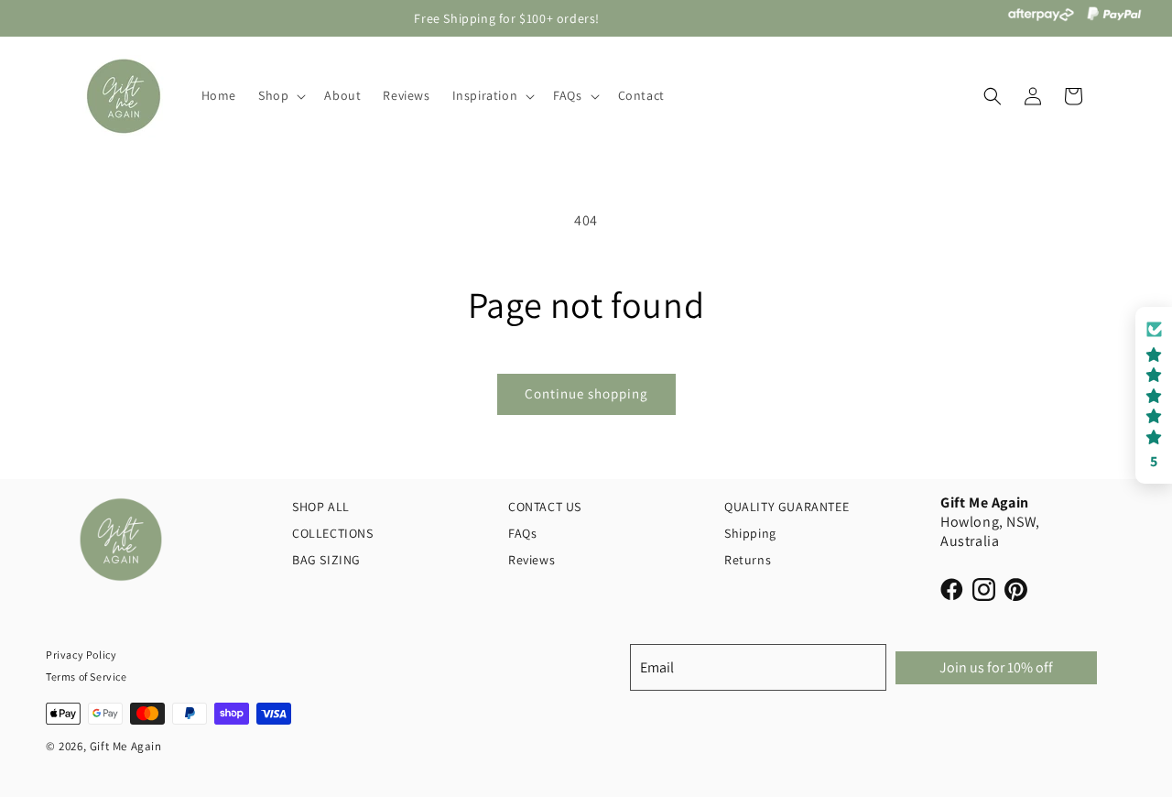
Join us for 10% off (996, 667)
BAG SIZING (326, 559)
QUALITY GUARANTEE (786, 506)
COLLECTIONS (333, 533)
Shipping (750, 533)
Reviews (531, 559)
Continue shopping (586, 393)
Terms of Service (86, 676)
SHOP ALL (321, 506)
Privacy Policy (81, 654)
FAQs (522, 533)
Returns (747, 559)
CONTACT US (544, 506)
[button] (280, 96)
